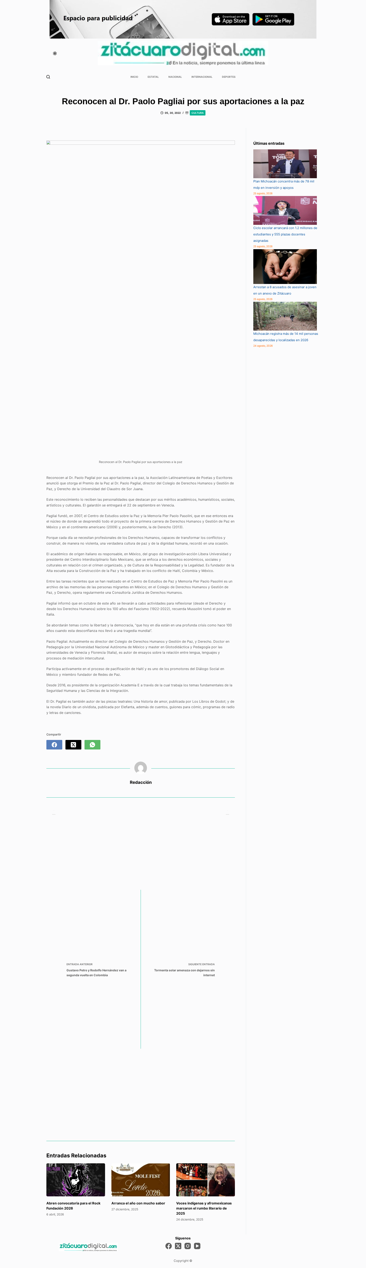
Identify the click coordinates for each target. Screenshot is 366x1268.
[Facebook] (54, 744)
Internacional (201, 76)
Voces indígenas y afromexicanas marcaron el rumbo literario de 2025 (204, 1208)
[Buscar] (48, 77)
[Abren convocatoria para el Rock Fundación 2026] (75, 1179)
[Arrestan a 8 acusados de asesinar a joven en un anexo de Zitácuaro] (285, 266)
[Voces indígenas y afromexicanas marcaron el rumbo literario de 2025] (205, 1179)
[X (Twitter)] (73, 744)
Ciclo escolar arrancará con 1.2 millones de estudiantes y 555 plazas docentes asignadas (285, 234)
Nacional (175, 76)
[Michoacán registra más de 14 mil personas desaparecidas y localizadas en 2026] (285, 316)
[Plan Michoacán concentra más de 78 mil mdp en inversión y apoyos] (285, 163)
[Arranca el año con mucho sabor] (140, 1179)
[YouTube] (197, 1246)
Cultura (197, 112)
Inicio (134, 76)
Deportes (229, 76)
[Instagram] (187, 1246)
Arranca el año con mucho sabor (138, 1203)
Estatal (153, 76)
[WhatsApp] (92, 744)
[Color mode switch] (55, 53)
